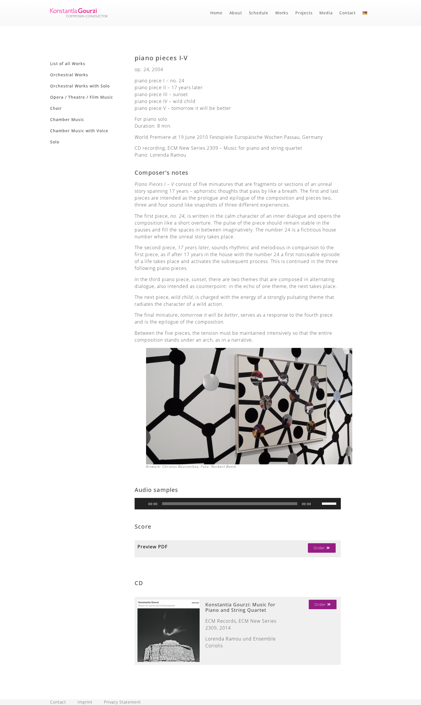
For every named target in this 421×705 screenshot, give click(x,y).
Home (216, 12)
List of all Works (67, 63)
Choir (56, 108)
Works (281, 12)
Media (326, 12)
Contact (347, 12)
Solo (54, 142)
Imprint (85, 702)
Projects (303, 12)
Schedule (258, 12)
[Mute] (317, 504)
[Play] (142, 504)
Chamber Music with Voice (79, 130)
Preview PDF (152, 547)
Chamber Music (67, 119)
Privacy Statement (122, 702)
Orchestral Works (69, 74)
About (235, 12)
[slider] (330, 503)
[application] (238, 503)
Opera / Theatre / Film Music (81, 97)
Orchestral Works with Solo (80, 86)
